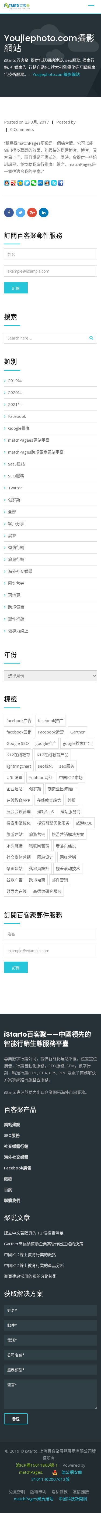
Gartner (77, 732)
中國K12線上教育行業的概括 (30, 1254)
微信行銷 (16, 547)
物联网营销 (39, 845)
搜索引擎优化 (18, 823)
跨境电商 (37, 879)
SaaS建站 (16, 464)
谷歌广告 (14, 879)
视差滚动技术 (68, 868)
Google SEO (17, 743)
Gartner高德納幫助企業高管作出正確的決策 (43, 1243)
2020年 (15, 392)
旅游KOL (84, 823)
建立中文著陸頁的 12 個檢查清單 (34, 1233)
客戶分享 (16, 523)
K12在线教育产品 (52, 754)
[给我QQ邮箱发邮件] (40, 183)
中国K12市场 (71, 777)
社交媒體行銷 (16, 1146)
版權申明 (38, 1491)
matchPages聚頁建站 (36, 1498)
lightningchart (18, 766)
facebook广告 (19, 720)
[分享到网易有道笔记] (27, 183)
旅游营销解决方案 (68, 834)
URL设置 (14, 777)
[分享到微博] (13, 183)
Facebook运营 (51, 732)
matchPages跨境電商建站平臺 (36, 452)
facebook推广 (50, 720)
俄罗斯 (14, 499)
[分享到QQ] (6, 183)
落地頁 (14, 595)
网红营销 (16, 583)
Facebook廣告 (17, 1168)
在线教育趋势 (49, 800)
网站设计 (45, 857)
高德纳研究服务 (47, 891)
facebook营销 (19, 732)
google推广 (45, 743)
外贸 (72, 800)
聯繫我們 (12, 1200)
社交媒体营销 (18, 857)
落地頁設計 (39, 868)
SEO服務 (16, 476)
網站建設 (12, 1124)
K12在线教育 (18, 754)
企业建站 (14, 788)
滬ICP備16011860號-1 (37, 1465)
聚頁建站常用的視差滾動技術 (30, 1276)
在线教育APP (18, 800)
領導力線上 (18, 630)
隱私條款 (59, 1491)
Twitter (15, 487)
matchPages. (31, 1472)
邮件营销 (60, 879)
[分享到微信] (33, 183)
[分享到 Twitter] (54, 183)
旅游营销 (37, 834)
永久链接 (14, 845)
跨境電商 (16, 607)
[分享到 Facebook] (60, 183)
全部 (12, 511)
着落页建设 (66, 845)
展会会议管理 (18, 811)
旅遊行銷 (16, 559)
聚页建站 (14, 868)
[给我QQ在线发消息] (47, 183)
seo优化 (45, 766)
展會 (12, 535)
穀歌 (8, 1178)
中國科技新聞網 (73, 1498)
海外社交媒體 (20, 571)
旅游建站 (14, 834)
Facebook (17, 416)
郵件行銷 (16, 619)
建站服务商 (70, 811)
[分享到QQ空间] (20, 183)
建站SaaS (45, 811)
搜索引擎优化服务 (53, 823)
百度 (8, 1189)
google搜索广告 (77, 743)
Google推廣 (19, 428)
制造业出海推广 (62, 788)
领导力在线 (16, 891)
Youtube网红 (41, 777)
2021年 (15, 404)
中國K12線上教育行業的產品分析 (34, 1265)
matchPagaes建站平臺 (29, 440)
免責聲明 (17, 1491)
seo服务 (66, 766)
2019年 (15, 380)
